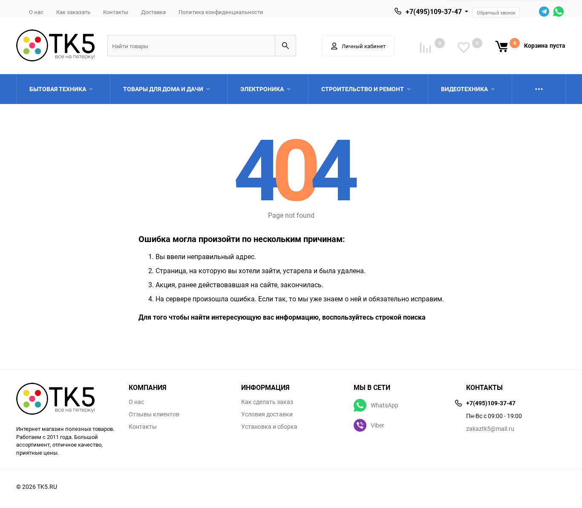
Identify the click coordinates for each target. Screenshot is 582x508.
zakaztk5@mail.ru (490, 428)
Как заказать (73, 12)
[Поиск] (285, 45)
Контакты (115, 12)
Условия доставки (267, 414)
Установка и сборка (269, 427)
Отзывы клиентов (154, 414)
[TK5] (66, 400)
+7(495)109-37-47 (434, 11)
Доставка (153, 12)
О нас (36, 12)
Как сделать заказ (267, 402)
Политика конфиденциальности (221, 12)
